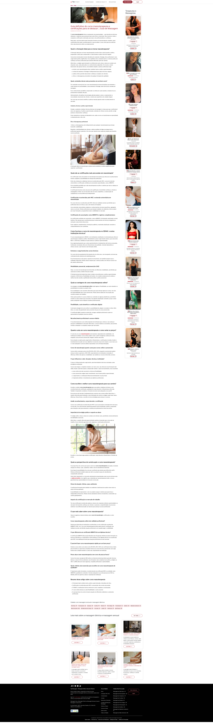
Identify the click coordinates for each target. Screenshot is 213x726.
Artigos (75, 5)
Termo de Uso (94, 719)
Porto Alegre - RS (110, 605)
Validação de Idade (113, 719)
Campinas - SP (133, 48)
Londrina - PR (133, 113)
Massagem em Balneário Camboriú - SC (121, 710)
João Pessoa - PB (118, 608)
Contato (102, 698)
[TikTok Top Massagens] (71, 686)
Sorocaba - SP (133, 286)
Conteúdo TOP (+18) (105, 693)
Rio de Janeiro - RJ (133, 146)
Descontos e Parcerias (105, 700)
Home (72, 5)
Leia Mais (76, 642)
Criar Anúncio (127, 2)
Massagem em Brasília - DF (119, 700)
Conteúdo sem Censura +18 (101, 1)
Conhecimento (104, 696)
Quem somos (104, 710)
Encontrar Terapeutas (89, 1)
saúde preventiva (76, 478)
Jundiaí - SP (133, 79)
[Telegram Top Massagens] (78, 686)
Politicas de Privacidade (123, 719)
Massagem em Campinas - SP (119, 696)
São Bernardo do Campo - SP (87, 608)
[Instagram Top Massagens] (73, 686)
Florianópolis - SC (119, 605)
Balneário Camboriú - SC (136, 605)
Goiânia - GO (126, 605)
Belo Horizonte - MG (75, 608)
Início (102, 691)
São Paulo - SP (133, 216)
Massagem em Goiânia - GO (119, 707)
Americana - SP (110, 608)
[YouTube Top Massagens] (75, 686)
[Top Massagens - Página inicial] (77, 1)
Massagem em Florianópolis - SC (120, 704)
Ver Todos (136, 615)
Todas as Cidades (104, 712)
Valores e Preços (104, 706)
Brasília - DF (133, 182)
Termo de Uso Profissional (103, 719)
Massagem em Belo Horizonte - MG (120, 712)
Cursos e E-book (104, 708)
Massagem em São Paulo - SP (119, 691)
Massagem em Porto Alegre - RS (120, 702)
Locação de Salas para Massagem (105, 703)
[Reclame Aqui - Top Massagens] (74, 711)
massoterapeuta (85, 334)
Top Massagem (77, 697)
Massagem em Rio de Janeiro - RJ (120, 693)
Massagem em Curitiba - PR (119, 698)
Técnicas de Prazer (112, 1)
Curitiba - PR (97, 605)
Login (137, 2)
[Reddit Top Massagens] (80, 686)
